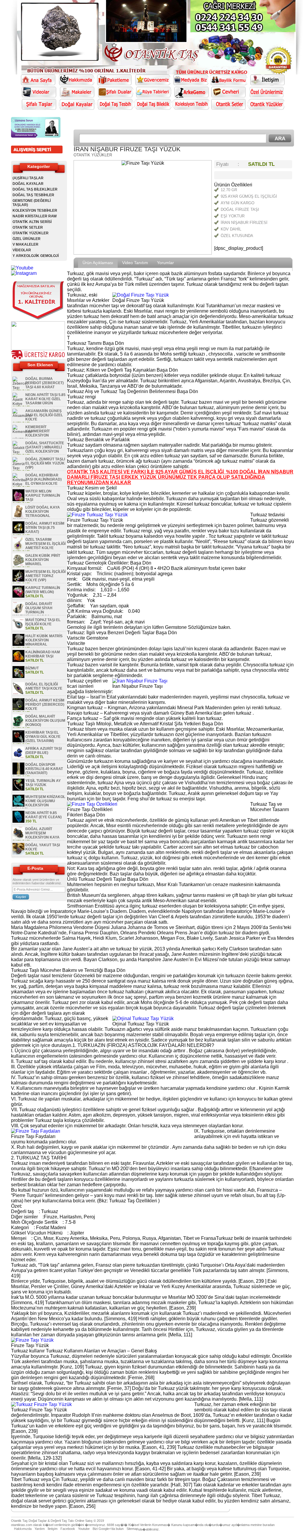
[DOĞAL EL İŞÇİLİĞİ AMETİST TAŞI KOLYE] (18, 693)
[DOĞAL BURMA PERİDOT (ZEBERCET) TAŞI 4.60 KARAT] (20, 388)
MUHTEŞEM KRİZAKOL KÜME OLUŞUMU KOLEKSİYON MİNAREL (39, 803)
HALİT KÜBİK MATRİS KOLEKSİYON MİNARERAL (44, 640)
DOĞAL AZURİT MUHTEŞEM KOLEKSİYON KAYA (42, 833)
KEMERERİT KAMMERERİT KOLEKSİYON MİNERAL (31, 433)
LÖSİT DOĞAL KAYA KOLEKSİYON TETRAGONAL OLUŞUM (36, 513)
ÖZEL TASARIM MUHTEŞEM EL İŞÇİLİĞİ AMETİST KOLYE (45, 543)
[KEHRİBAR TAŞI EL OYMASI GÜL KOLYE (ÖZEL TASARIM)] (18, 741)
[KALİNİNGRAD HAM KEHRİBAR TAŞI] (18, 661)
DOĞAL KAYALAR (28, 184)
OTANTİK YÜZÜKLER (31, 233)
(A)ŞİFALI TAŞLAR (28, 178)
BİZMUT (32, 668)
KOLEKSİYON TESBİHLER (35, 210)
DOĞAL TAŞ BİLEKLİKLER (35, 189)
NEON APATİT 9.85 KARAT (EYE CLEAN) (43, 815)
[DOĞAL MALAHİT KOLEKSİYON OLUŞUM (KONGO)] (18, 725)
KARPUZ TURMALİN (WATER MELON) (42, 590)
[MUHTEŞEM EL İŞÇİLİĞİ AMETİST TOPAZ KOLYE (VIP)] (18, 580)
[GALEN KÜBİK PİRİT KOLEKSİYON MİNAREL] (18, 564)
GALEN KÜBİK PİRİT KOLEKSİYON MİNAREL (42, 560)
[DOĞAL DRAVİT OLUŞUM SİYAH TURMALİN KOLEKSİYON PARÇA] (18, 612)
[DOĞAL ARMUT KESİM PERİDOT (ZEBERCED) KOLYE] (18, 709)
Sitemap (132, 1528)
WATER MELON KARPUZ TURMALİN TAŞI (42, 495)
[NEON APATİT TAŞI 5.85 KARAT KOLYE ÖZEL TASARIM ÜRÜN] (18, 404)
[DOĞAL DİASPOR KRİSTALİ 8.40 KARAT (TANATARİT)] (18, 773)
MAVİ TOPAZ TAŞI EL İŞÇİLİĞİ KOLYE (42, 622)
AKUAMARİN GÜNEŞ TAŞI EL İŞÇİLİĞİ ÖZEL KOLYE (44, 415)
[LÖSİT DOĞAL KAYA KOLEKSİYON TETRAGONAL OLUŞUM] (18, 516)
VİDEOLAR (22, 250)
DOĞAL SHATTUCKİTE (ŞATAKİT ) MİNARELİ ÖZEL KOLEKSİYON (44, 447)
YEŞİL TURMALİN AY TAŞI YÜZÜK (43, 783)
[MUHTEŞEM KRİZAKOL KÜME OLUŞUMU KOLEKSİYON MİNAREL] (18, 805)
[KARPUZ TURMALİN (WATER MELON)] (18, 596)
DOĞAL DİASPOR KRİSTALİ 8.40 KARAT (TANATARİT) (44, 769)
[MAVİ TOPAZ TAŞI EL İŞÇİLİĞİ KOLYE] (18, 628)
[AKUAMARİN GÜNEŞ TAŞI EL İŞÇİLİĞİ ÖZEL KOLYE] (22, 416)
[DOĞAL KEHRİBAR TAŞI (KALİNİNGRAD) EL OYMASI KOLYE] (20, 484)
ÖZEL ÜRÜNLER (27, 239)
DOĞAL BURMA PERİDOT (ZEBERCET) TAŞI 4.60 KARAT (44, 383)
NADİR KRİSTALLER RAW (35, 216)
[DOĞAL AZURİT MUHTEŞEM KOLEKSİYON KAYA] (18, 838)
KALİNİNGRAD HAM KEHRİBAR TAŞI (42, 654)
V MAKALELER (25, 244)
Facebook (67, 1528)
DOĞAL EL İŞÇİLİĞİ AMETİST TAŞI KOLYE (43, 686)
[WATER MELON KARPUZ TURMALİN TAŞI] (18, 500)
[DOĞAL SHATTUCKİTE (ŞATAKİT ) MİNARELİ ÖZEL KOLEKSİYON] (18, 452)
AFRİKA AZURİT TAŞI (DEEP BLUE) (43, 750)
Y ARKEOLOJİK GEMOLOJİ (36, 256)
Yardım (40, 1528)
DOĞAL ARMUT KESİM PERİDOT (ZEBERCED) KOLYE (44, 704)
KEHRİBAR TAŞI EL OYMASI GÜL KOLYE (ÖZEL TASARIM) (42, 736)
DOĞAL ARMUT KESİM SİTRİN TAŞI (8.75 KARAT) (44, 527)
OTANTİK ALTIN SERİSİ (32, 222)
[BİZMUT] (18, 677)
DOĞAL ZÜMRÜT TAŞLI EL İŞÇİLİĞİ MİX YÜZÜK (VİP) (45, 463)
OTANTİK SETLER (28, 227)
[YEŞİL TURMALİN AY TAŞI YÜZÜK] (18, 789)
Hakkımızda (23, 1528)
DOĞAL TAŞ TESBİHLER (33, 195)
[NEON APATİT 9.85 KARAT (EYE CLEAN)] (18, 821)
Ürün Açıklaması (98, 262)
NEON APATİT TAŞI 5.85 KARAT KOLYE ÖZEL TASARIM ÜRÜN (45, 399)
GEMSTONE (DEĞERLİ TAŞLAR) (32, 203)
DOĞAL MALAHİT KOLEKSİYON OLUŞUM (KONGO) (45, 720)
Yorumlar (165, 262)
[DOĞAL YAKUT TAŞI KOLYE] (18, 854)
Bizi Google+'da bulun (108, 1528)
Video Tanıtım (135, 262)
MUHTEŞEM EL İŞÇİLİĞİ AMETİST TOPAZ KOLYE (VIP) (45, 576)
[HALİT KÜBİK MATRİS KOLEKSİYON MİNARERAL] (18, 645)
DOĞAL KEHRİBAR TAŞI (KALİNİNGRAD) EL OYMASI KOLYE (43, 479)
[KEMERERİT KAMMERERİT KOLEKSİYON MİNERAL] (22, 432)
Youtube (84, 1528)
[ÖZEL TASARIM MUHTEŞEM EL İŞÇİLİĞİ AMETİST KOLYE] (18, 548)
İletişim (52, 1528)
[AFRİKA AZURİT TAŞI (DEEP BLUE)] (18, 757)
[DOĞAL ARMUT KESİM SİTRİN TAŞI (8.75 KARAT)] (18, 532)
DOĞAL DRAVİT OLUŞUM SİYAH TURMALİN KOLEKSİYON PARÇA (32, 610)
